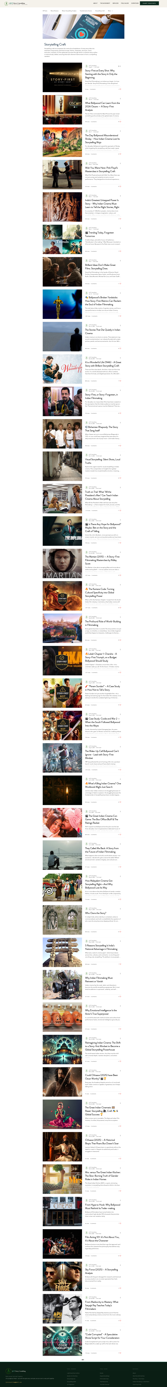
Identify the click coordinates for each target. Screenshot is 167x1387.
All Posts (45, 11)
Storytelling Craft (100, 11)
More (109, 11)
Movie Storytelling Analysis (69, 11)
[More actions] (121, 66)
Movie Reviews (55, 11)
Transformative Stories (86, 11)
